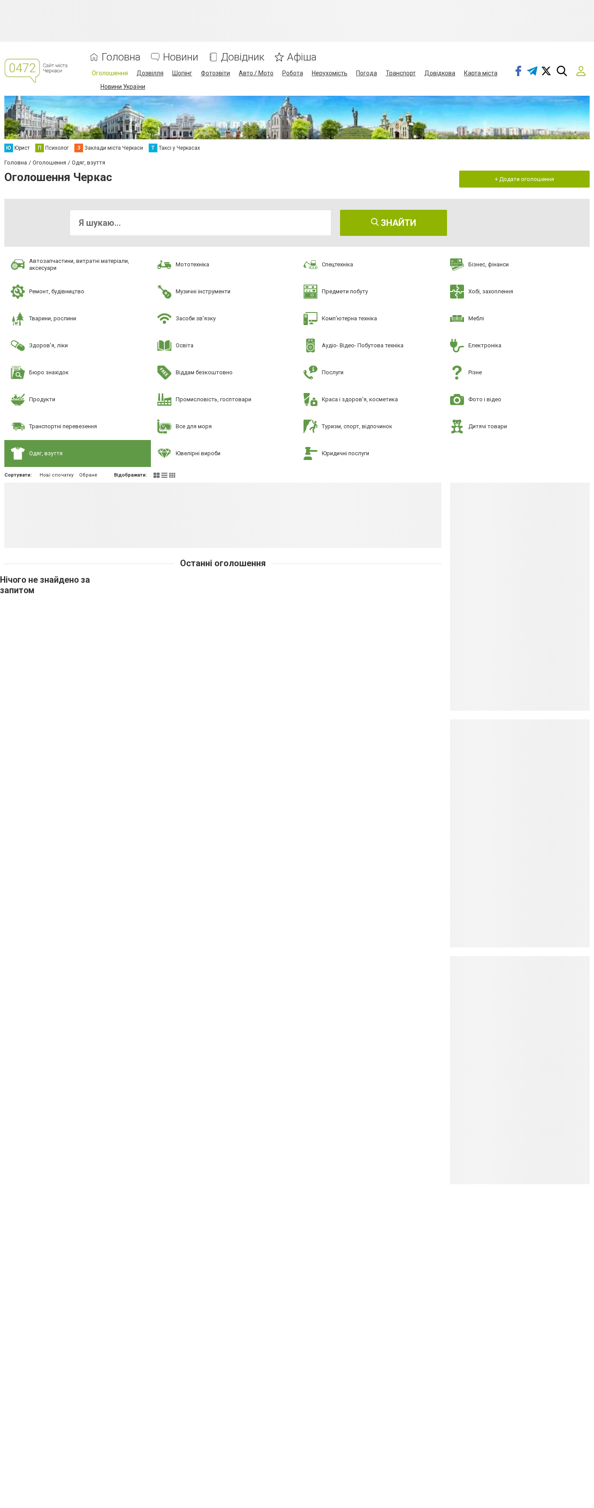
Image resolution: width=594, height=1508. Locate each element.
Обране (88, 475)
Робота (292, 73)
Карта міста (480, 73)
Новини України (122, 86)
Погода (366, 73)
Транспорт (401, 73)
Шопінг (182, 73)
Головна (121, 57)
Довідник (242, 57)
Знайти (397, 223)
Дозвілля (150, 73)
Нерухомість (329, 73)
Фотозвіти (215, 73)
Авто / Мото (256, 73)
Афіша (302, 57)
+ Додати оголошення (524, 179)
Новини (180, 57)
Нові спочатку (56, 475)
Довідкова (439, 73)
